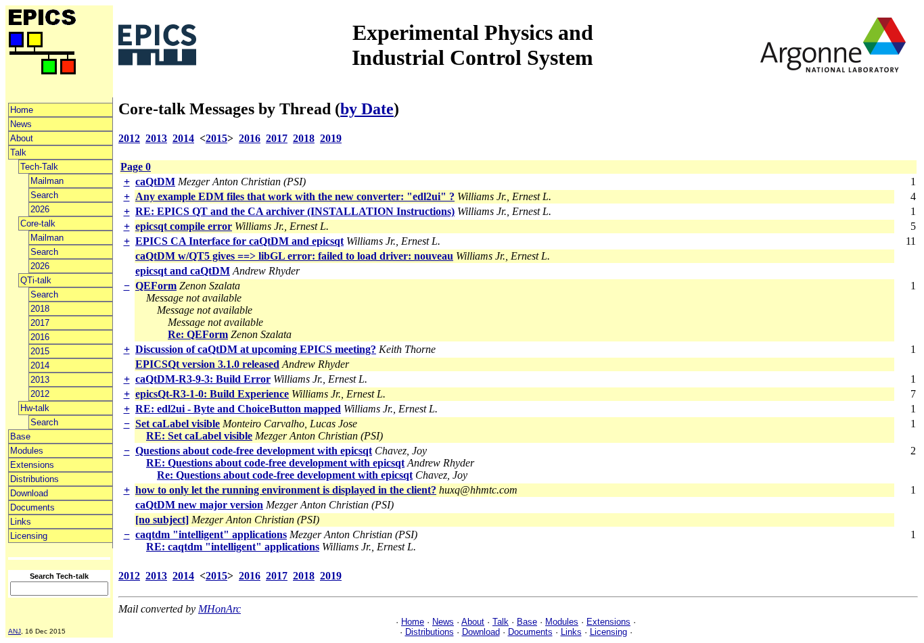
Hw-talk (34, 408)
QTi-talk (35, 280)
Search (44, 195)
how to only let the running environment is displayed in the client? (285, 490)
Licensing (28, 536)
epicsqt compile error (183, 226)
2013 (39, 380)
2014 (39, 365)
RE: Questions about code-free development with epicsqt (275, 463)
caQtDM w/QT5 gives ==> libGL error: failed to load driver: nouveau (294, 256)
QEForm (156, 285)
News (21, 124)
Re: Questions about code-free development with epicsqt (285, 475)
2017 (39, 323)
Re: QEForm (198, 334)
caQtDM (155, 181)
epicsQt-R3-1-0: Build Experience (212, 394)
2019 (331, 138)
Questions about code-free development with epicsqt (253, 450)
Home (21, 110)
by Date (367, 109)
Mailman (47, 181)
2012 (39, 394)
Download (29, 493)
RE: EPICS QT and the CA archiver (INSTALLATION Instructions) (295, 211)
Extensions (32, 465)
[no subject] (162, 519)
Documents (32, 507)
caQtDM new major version (199, 504)
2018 (39, 309)
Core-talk (37, 223)
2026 (39, 209)
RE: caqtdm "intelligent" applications (232, 546)
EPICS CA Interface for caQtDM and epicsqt (239, 241)
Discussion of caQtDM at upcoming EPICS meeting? (255, 349)
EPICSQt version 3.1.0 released (207, 364)
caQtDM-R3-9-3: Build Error (203, 379)
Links (20, 522)
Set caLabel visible (177, 423)
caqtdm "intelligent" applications (211, 534)
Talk (18, 152)
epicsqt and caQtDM (182, 271)
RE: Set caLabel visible (199, 436)
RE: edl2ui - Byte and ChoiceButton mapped (238, 408)
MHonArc (219, 609)
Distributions (34, 479)
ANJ (14, 631)
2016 (39, 337)
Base (20, 436)
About (21, 138)
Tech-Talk (39, 167)
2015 (39, 351)
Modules (26, 451)
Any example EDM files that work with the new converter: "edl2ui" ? (295, 196)
